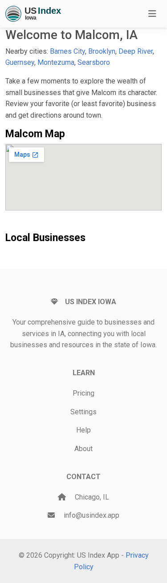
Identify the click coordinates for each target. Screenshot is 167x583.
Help (83, 430)
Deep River (135, 51)
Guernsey (19, 62)
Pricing (83, 393)
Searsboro (93, 62)
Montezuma (55, 62)
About (83, 448)
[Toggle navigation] (152, 14)
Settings (83, 412)
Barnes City (67, 51)
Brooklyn (101, 51)
